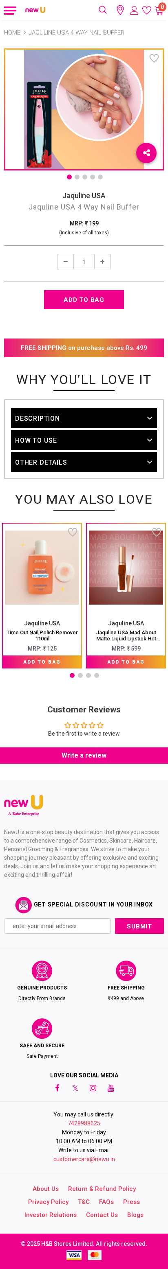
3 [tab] (84, 177)
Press (131, 1202)
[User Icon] (134, 10)
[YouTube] (111, 1087)
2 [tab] (77, 177)
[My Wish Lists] (146, 10)
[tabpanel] (42, 595)
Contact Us (102, 1215)
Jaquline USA (84, 195)
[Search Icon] (103, 10)
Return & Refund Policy (102, 1189)
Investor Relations (50, 1215)
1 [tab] (69, 177)
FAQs (106, 1202)
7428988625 (84, 1123)
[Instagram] (93, 1087)
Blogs (135, 1215)
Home (12, 32)
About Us (46, 1189)
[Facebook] (57, 1087)
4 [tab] (92, 177)
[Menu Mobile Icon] (9, 10)
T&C (84, 1202)
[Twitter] (75, 1087)
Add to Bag (42, 662)
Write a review (84, 755)
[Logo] (35, 10)
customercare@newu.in (84, 1159)
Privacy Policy (48, 1202)
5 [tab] (100, 177)
